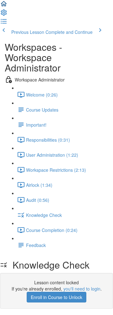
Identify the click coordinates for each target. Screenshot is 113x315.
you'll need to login (81, 289)
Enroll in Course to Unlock (56, 297)
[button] (4, 6)
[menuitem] (4, 14)
